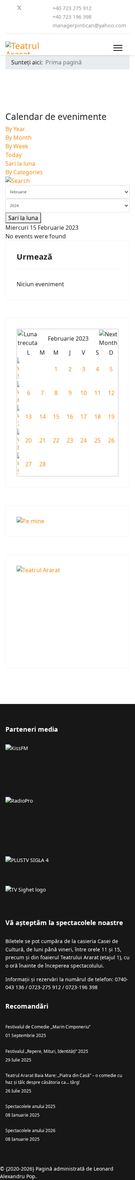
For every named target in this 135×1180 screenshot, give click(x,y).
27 (28, 464)
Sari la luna (20, 163)
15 (56, 417)
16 (70, 417)
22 (56, 440)
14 (42, 417)
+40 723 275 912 (72, 8)
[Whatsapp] (19, 25)
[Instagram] (30, 17)
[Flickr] (30, 25)
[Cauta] (67, 180)
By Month (18, 138)
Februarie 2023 (68, 338)
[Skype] (7, 25)
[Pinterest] (31, 8)
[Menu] (117, 48)
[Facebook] (7, 8)
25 (97, 440)
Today (13, 155)
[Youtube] (43, 8)
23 (70, 440)
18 (97, 417)
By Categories (24, 172)
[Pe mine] (67, 521)
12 (111, 393)
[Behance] (42, 17)
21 (42, 440)
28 (42, 464)
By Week (16, 146)
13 (28, 417)
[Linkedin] (7, 17)
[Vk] (42, 25)
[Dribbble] (19, 17)
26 (111, 440)
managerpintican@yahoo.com (89, 25)
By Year (15, 129)
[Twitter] (19, 8)
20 (28, 440)
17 (83, 417)
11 (97, 393)
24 (83, 440)
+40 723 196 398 (72, 16)
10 (83, 393)
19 (111, 417)
